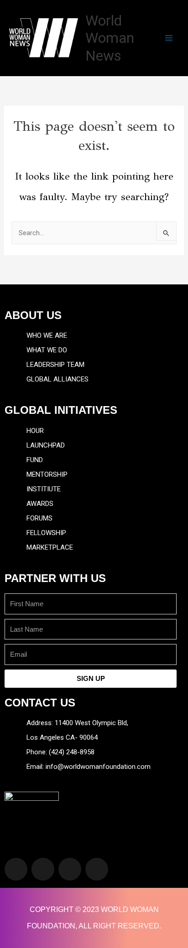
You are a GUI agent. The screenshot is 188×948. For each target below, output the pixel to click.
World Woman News (109, 38)
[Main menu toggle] (169, 38)
